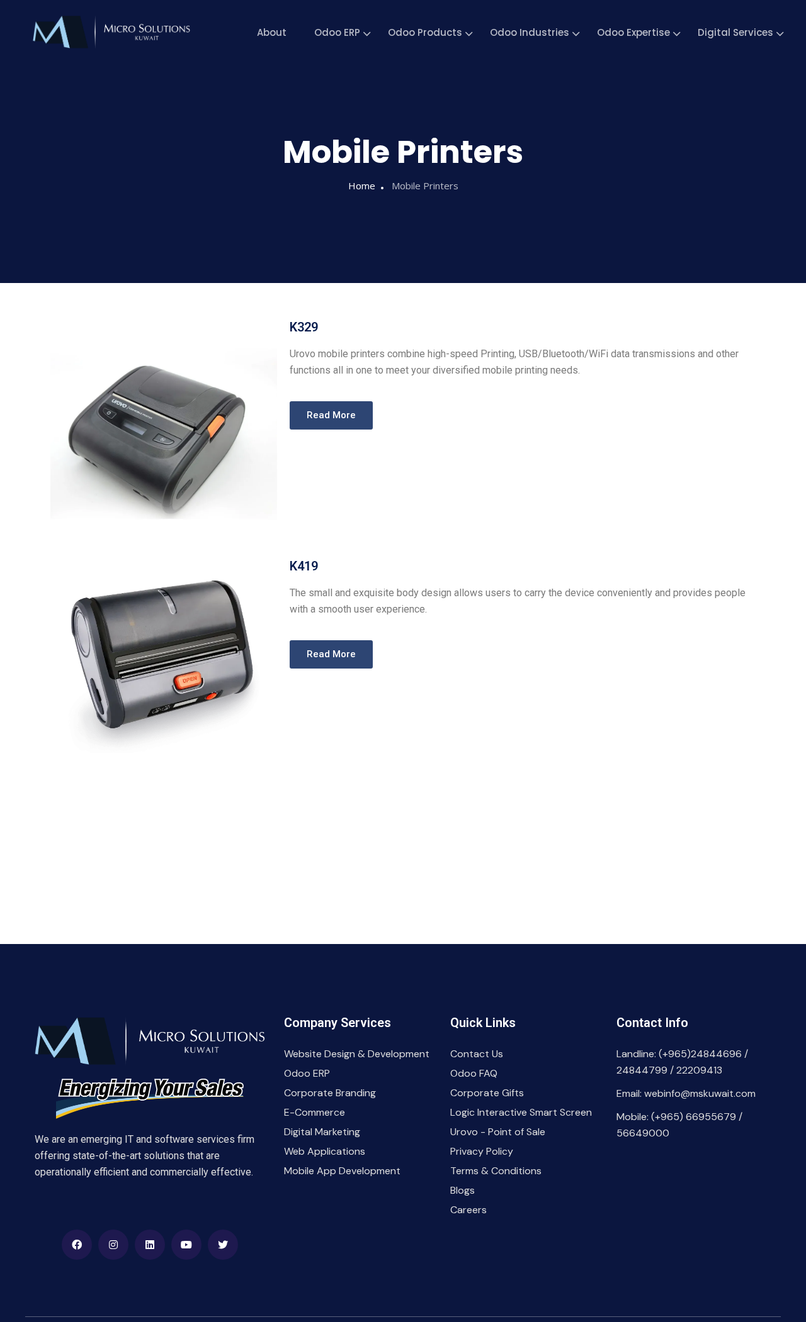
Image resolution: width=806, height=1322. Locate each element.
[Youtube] (186, 1245)
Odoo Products (425, 32)
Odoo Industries (529, 32)
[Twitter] (223, 1245)
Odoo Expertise (633, 32)
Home (361, 185)
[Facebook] (77, 1245)
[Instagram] (113, 1245)
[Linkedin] (150, 1245)
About (272, 32)
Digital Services (735, 32)
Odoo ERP (337, 32)
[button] (331, 415)
